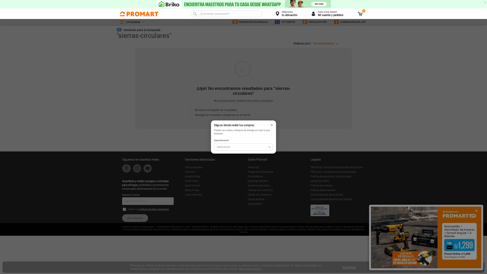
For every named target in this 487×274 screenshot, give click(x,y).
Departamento (221, 140)
